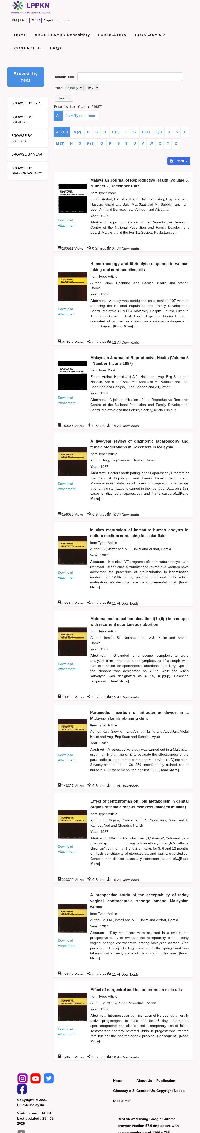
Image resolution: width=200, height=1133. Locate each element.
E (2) (116, 132)
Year (91, 116)
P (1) (91, 143)
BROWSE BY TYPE (26, 103)
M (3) (60, 143)
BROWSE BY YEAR (26, 154)
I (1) (159, 132)
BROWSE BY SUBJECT (21, 119)
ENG (23, 20)
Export (180, 161)
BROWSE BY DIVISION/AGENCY (26, 170)
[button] (64, 98)
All (58, 116)
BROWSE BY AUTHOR (21, 138)
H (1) (146, 132)
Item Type (74, 116)
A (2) (77, 132)
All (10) (62, 132)
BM (14, 20)
